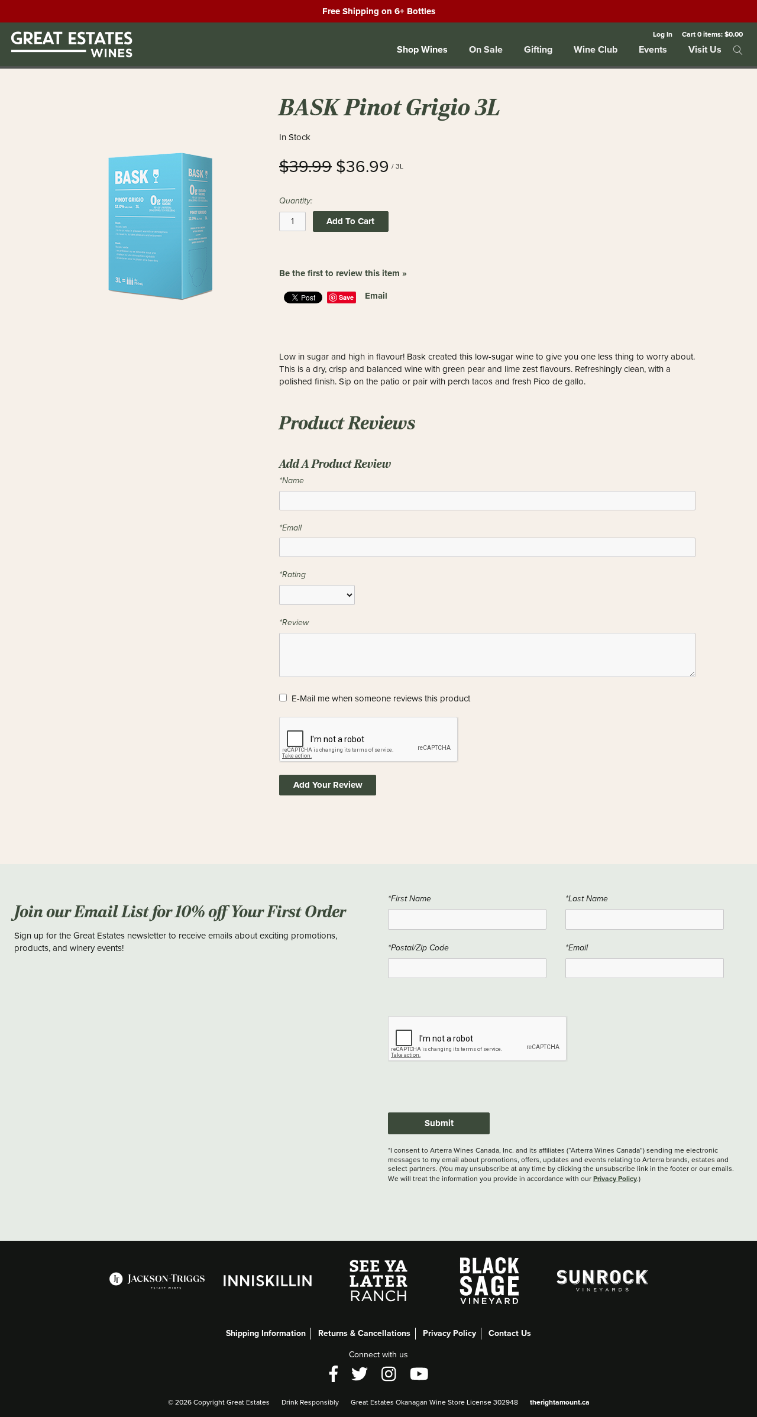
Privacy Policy (615, 1178)
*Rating (292, 575)
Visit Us (705, 49)
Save (346, 297)
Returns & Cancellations (364, 1333)
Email (376, 295)
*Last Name (586, 899)
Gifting (538, 49)
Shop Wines (422, 49)
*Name (291, 480)
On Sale (486, 49)
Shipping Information (266, 1333)
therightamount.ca (560, 1402)
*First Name (409, 899)
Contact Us (510, 1333)
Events (653, 49)
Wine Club (595, 49)
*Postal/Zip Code (418, 948)
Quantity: (295, 201)
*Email (290, 528)
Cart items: (712, 34)
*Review (294, 622)
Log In (662, 34)
